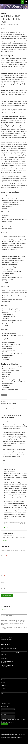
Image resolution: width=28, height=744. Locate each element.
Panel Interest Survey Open (7, 665)
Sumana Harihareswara (9, 533)
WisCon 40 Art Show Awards (8, 402)
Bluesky (3, 677)
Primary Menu (26, 2)
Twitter (3, 693)
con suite (4, 394)
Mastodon (3, 679)
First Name (3, 711)
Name (3, 575)
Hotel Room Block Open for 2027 (9, 648)
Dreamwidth (4, 691)
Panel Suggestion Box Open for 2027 (10, 652)
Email (3, 582)
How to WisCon (4, 657)
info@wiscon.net (18, 737)
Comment (4, 555)
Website (3, 589)
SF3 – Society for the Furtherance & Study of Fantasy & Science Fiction (13, 733)
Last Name (3, 714)
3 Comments (17, 24)
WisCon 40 (3, 13)
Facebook (3, 682)
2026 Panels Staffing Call (7, 661)
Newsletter (11, 722)
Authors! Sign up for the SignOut (9, 407)
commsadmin (10, 24)
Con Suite (3, 609)
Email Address (4, 706)
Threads (3, 688)
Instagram (3, 685)
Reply (6, 464)
